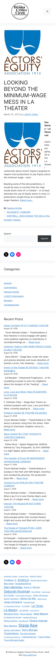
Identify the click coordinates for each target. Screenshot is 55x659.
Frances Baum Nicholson (24, 595)
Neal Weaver (41, 613)
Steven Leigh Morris (12, 630)
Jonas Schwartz (13, 602)
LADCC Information (14, 296)
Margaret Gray (11, 614)
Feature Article (14, 208)
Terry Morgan (30, 629)
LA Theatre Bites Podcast (12, 606)
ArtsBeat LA (10, 580)
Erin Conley (9, 595)
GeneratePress (30, 655)
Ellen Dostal (46, 592)
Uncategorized (11, 305)
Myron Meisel (26, 614)
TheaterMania (11, 633)
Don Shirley (36, 592)
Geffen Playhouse (40, 595)
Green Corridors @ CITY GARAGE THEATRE (26, 325)
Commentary (10, 287)
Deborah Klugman (17, 591)
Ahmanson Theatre (10, 576)
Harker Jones (42, 599)
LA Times (37, 605)
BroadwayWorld (23, 583)
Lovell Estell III (34, 610)
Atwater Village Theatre (38, 580)
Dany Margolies (13, 587)
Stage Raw (28, 625)
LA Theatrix (26, 606)
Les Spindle (24, 610)
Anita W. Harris (36, 576)
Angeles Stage (23, 576)
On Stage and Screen (13, 617)
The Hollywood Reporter (12, 637)
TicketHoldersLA (29, 637)
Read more (34, 342)
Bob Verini (9, 583)
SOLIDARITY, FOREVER (18, 212)
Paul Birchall (23, 621)
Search (7, 233)
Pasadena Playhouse (30, 617)
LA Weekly (11, 610)
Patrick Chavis (10, 621)
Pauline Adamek (38, 620)
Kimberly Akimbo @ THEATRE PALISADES (25, 413)
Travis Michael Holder (14, 640)
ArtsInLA (23, 580)
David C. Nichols (32, 587)
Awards (8, 283)
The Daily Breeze (28, 633)
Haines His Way (28, 598)
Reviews (8, 300)
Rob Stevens (10, 625)
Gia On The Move (11, 599)
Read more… (26, 200)
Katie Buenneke (29, 602)
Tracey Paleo (44, 637)
